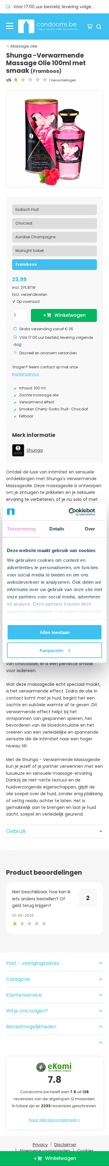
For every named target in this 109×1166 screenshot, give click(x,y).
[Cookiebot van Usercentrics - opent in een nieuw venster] (77, 512)
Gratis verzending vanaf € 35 (46, 329)
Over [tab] (90, 528)
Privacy (40, 1145)
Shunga (35, 450)
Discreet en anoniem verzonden (48, 353)
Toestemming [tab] (21, 528)
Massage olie (24, 46)
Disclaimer (65, 1145)
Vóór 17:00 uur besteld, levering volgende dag (58, 7)
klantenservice (25, 374)
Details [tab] (56, 528)
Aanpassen (51, 650)
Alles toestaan (55, 632)
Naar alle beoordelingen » (54, 1119)
